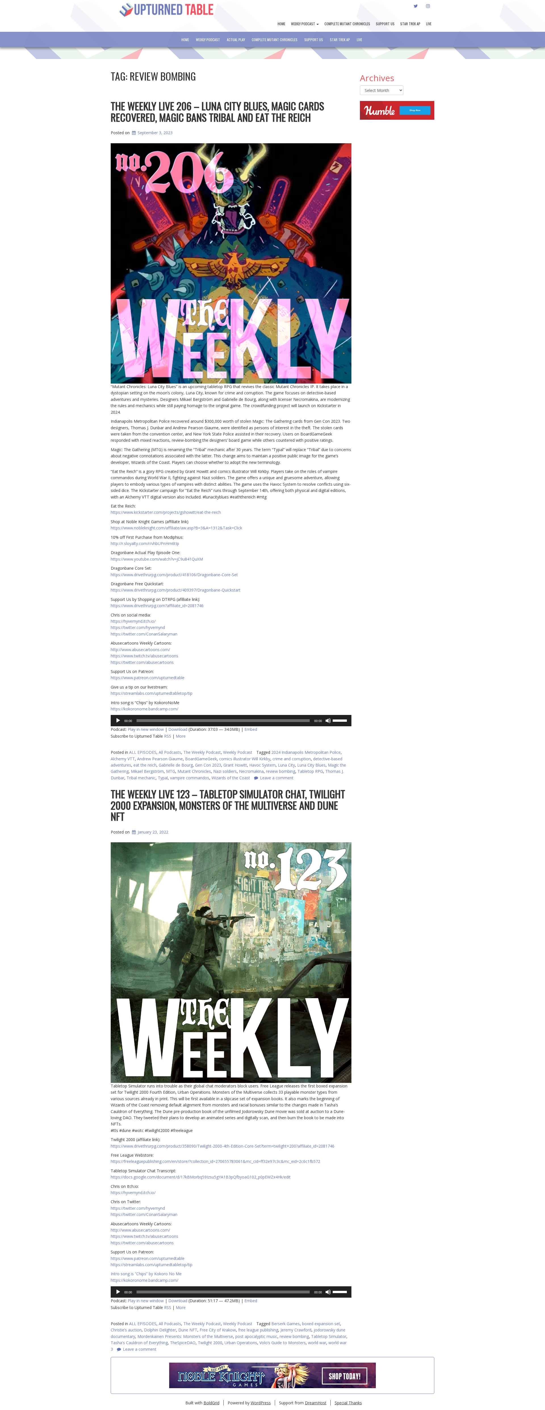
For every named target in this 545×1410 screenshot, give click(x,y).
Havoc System (262, 765)
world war (317, 1342)
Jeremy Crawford (295, 1330)
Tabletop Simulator (328, 1336)
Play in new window (146, 729)
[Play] (118, 720)
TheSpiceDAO (183, 1342)
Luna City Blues (311, 765)
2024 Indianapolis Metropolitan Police (306, 752)
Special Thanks (348, 1402)
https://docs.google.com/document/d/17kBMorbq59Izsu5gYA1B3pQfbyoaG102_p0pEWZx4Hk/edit (201, 1177)
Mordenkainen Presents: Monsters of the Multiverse (185, 1336)
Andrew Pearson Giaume (160, 758)
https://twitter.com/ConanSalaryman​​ (144, 1214)
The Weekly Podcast (202, 752)
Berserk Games (285, 1323)
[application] (231, 720)
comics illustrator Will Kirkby (244, 758)
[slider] (341, 720)
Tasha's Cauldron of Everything (139, 1342)
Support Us (385, 23)
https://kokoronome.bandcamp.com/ (144, 1280)
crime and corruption (291, 758)
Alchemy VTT (123, 758)
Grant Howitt (235, 765)
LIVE (428, 23)
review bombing (294, 1336)
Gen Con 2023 (208, 765)
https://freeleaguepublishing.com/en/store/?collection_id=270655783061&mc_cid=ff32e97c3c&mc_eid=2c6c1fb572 (215, 1161)
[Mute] (328, 720)
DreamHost (315, 1402)
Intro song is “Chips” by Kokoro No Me (146, 1273)
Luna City (286, 765)
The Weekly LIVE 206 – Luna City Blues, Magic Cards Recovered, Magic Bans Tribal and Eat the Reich (217, 111)
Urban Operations (241, 1342)
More (181, 736)
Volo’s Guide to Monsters (282, 1342)
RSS (167, 736)
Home (281, 23)
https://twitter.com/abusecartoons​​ (142, 1242)
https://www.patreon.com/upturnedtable (148, 1258)
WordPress (261, 1402)
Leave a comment (139, 1349)
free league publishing (258, 1330)
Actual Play (236, 39)
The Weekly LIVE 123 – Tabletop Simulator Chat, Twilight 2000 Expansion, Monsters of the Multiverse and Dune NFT (228, 805)
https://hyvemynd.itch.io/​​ (133, 1192)
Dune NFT (187, 1330)
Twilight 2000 (210, 1342)
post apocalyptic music (256, 1336)
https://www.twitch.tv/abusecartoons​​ (144, 1236)
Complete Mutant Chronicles (347, 23)
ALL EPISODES (142, 752)
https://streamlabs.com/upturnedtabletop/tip (151, 1264)
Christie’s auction (126, 1330)
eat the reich (144, 765)
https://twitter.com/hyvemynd (138, 1208)
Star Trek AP (410, 23)
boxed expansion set (321, 1323)
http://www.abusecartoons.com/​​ (140, 1230)
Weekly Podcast (303, 23)
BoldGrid (211, 1402)
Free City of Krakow (218, 1330)
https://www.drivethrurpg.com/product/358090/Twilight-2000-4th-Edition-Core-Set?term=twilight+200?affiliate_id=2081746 (222, 1146)
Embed (250, 729)
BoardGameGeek (201, 758)
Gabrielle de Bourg (176, 765)
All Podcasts (170, 752)
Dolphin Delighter (160, 1330)
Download (177, 729)
